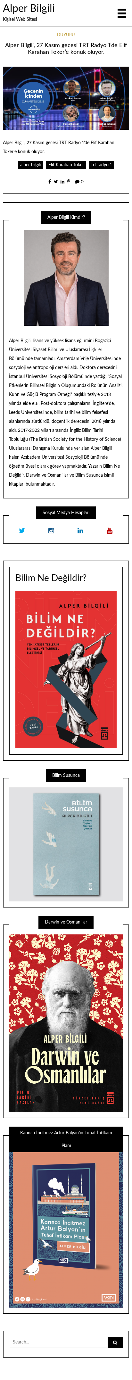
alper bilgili (30, 165)
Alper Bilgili (29, 9)
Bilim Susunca (89, 475)
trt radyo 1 (101, 165)
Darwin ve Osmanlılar (47, 475)
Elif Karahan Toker (66, 165)
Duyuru (66, 35)
